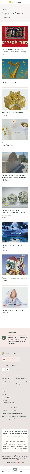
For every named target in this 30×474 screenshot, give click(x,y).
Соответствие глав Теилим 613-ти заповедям (14, 416)
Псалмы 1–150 (5, 378)
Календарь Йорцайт (7, 381)
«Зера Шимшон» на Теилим (9, 410)
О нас (3, 391)
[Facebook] (3, 369)
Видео (3, 384)
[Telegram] (7, 369)
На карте (18, 384)
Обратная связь (6, 397)
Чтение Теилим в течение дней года (12, 413)
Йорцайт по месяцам (22, 381)
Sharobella (21, 462)
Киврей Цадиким (21, 378)
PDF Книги (4, 394)
